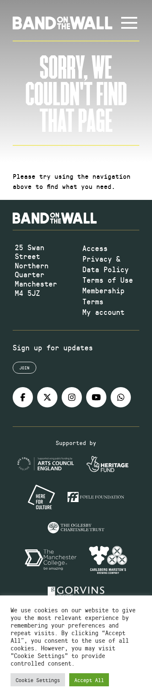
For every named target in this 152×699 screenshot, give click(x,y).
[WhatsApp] (121, 397)
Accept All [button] (89, 679)
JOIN (24, 368)
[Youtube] (96, 397)
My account (103, 312)
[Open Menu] (129, 23)
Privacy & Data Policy (105, 264)
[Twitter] (47, 397)
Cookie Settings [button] (38, 679)
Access (95, 248)
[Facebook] (23, 397)
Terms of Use (107, 280)
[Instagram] (72, 397)
